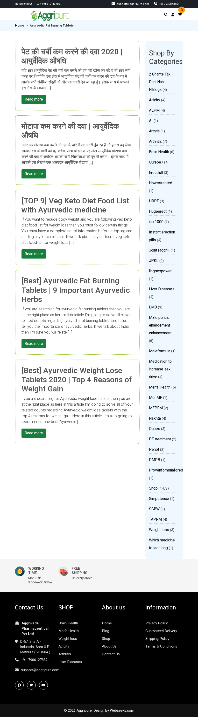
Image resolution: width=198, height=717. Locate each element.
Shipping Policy (157, 638)
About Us (109, 646)
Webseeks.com (122, 710)
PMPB (154, 460)
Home (19, 25)
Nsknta (155, 418)
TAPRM (155, 519)
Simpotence (159, 499)
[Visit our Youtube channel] (44, 685)
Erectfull (156, 173)
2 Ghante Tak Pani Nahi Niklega (159, 82)
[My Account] (173, 15)
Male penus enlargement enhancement (160, 325)
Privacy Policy (156, 623)
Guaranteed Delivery (161, 631)
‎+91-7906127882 (168, 4)
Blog (105, 631)
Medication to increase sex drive (160, 369)
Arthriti (154, 131)
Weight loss (159, 530)
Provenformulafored (166, 470)
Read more (34, 99)
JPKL (153, 261)
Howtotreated (160, 183)
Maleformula (159, 351)
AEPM (154, 110)
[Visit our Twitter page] (32, 685)
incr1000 (156, 222)
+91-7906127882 (34, 659)
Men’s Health (159, 387)
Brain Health (159, 152)
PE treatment (160, 439)
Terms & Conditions (161, 646)
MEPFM (156, 408)
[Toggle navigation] (20, 14)
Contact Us (111, 654)
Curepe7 (156, 162)
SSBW (154, 509)
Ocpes (154, 429)
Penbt (154, 449)
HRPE (154, 201)
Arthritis (155, 141)
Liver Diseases (161, 289)
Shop (153, 488)
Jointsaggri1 (159, 250)
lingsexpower (160, 271)
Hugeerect (158, 211)
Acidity (154, 100)
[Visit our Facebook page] (20, 685)
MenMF (155, 398)
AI (151, 121)
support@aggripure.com (132, 4)
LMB (153, 307)
